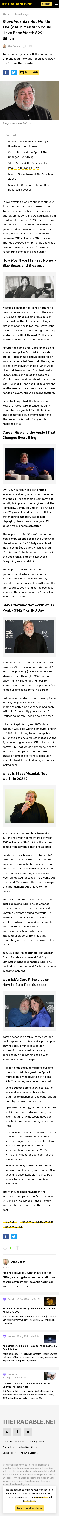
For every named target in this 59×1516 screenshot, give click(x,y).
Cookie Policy (9, 1453)
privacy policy (41, 1497)
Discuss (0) (31, 72)
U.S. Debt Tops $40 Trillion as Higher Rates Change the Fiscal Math (26, 1385)
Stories (7, 14)
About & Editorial (29, 1453)
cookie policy (29, 1501)
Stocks (11, 1336)
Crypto (11, 1299)
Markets (12, 1374)
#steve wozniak (13, 1226)
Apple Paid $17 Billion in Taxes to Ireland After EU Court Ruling (30, 1348)
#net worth (10, 1221)
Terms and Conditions (14, 1441)
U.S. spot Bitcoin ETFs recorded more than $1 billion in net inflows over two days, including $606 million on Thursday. (30, 1320)
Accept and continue (30, 1508)
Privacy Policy (37, 1441)
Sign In (46, 3)
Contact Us (8, 1447)
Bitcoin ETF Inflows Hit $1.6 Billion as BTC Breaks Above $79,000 (30, 1310)
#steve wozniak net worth (36, 1221)
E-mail (6, 1267)
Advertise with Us (28, 1447)
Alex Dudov (14, 46)
